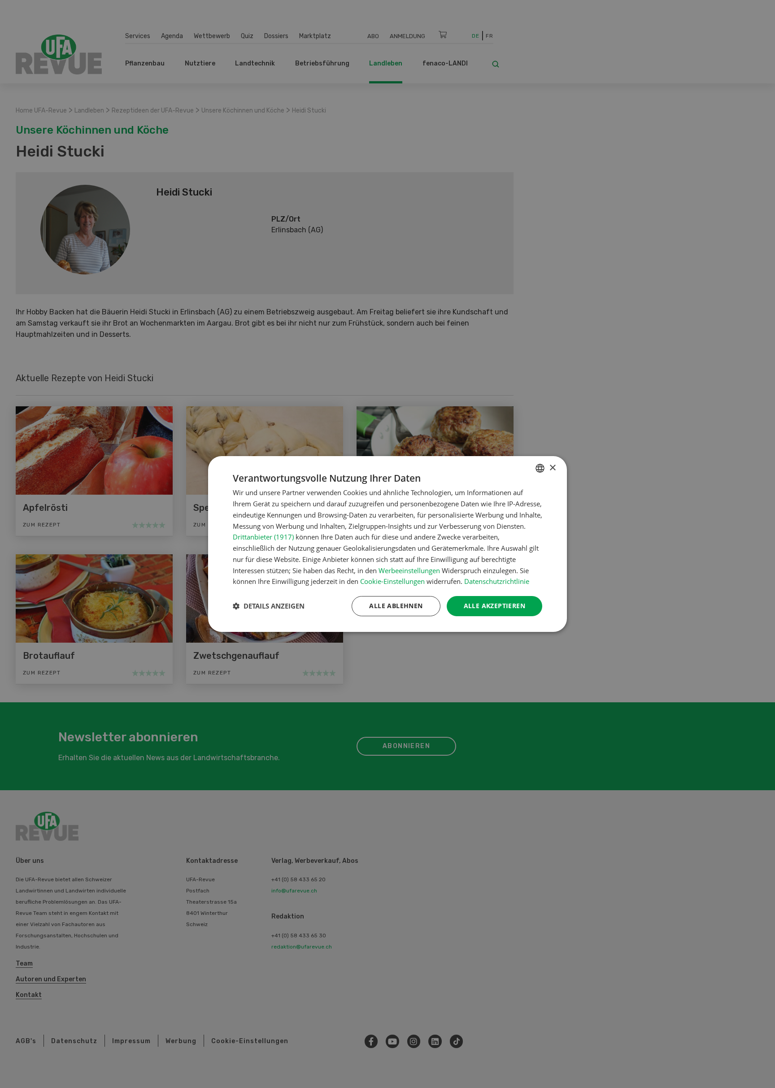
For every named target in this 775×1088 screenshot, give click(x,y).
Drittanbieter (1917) (263, 536)
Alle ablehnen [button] (395, 605)
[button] (269, 606)
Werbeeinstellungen (409, 570)
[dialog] (387, 544)
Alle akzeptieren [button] (494, 605)
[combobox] (540, 468)
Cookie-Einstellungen (392, 581)
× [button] (552, 468)
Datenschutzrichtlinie (496, 581)
